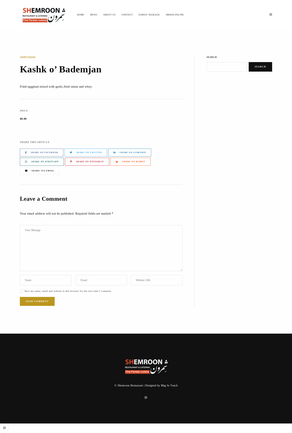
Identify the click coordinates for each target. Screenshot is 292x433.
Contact (127, 14)
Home (80, 14)
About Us (109, 14)
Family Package (149, 14)
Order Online (175, 14)
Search (212, 57)
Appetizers (28, 57)
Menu (93, 14)
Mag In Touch (169, 385)
